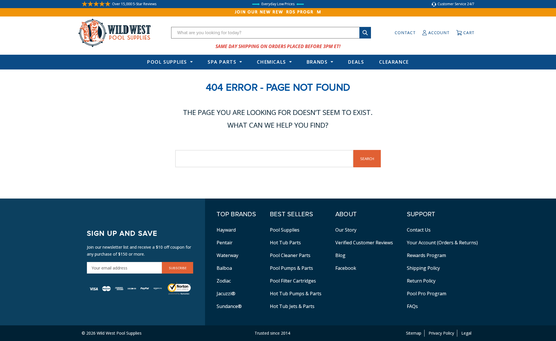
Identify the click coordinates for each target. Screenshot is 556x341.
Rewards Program (426, 255)
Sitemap (413, 333)
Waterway (227, 255)
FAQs (412, 306)
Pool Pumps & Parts (291, 268)
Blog (340, 255)
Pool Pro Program (426, 293)
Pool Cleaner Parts (290, 255)
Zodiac (224, 281)
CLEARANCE (394, 62)
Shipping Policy (423, 268)
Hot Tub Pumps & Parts (295, 293)
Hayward (226, 230)
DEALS (356, 62)
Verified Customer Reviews (364, 242)
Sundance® (229, 306)
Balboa (224, 268)
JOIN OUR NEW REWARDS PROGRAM (278, 12)
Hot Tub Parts (285, 242)
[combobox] (271, 32)
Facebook (345, 268)
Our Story (345, 230)
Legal (466, 333)
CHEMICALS (271, 62)
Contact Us (419, 230)
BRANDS (317, 62)
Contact (405, 32)
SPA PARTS (222, 62)
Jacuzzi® (226, 293)
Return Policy (421, 281)
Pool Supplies (167, 62)
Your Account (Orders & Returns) (442, 242)
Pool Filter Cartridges (293, 281)
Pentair (225, 242)
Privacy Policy (441, 333)
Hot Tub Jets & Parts (292, 306)
